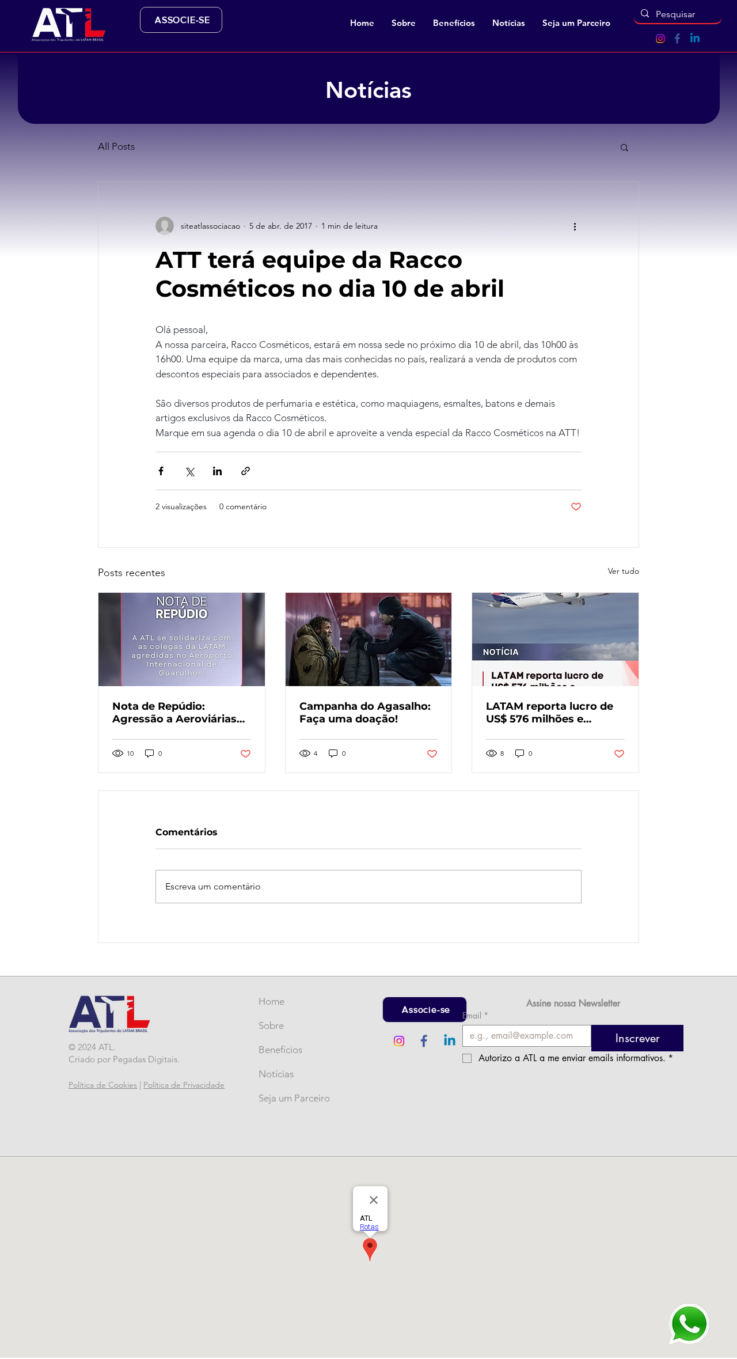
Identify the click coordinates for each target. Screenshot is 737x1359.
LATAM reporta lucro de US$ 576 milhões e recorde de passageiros (549, 712)
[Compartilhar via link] (245, 470)
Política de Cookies (103, 1085)
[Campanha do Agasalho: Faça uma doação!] (369, 639)
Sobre (271, 1025)
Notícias (276, 1074)
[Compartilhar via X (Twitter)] (189, 470)
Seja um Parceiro (278, 1098)
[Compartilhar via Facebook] (160, 470)
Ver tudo (623, 571)
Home (271, 1001)
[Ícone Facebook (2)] (677, 38)
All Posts (116, 146)
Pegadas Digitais (145, 1059)
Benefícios (278, 1049)
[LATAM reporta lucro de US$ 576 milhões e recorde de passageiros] (555, 639)
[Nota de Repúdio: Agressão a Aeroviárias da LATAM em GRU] (181, 639)
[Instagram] (660, 38)
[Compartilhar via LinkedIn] (217, 470)
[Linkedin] (695, 38)
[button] (403, 23)
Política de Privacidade (184, 1085)
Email (475, 1015)
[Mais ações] (575, 226)
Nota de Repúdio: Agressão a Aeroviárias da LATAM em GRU (174, 712)
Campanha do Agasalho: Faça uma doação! (365, 712)
